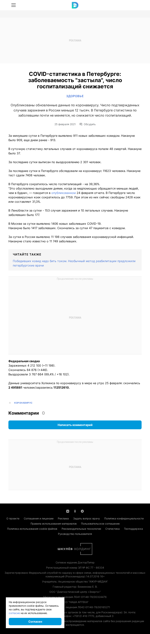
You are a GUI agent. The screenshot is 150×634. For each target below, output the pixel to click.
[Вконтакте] (67, 510)
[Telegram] (82, 510)
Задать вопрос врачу (86, 518)
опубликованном (64, 193)
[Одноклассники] (75, 510)
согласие (14, 613)
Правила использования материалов (54, 523)
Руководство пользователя (75, 533)
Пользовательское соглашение (100, 523)
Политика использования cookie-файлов (32, 528)
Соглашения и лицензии (38, 518)
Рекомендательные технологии (81, 528)
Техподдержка (133, 528)
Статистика (112, 528)
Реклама (63, 518)
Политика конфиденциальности (124, 518)
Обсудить (90, 124)
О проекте (12, 518)
